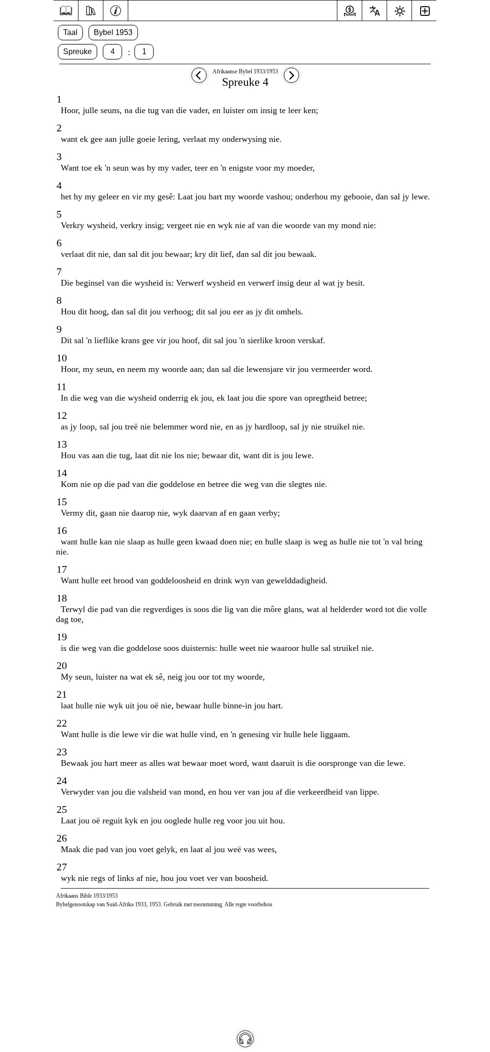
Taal (70, 32)
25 (61, 809)
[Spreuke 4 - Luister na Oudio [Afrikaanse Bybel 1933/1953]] (245, 1038)
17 (61, 569)
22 (61, 723)
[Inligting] (115, 9)
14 (61, 473)
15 (61, 502)
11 (61, 387)
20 (61, 665)
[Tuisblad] (66, 10)
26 (61, 838)
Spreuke (77, 51)
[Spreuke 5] (291, 80)
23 (61, 752)
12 (61, 415)
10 (61, 358)
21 (61, 694)
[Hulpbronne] (90, 9)
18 (61, 598)
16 (61, 530)
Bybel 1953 (113, 32)
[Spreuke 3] (199, 80)
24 (61, 780)
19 (61, 637)
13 (61, 444)
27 (61, 867)
